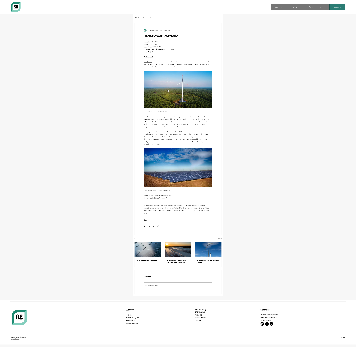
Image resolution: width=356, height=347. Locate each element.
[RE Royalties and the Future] (148, 249)
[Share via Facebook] (144, 226)
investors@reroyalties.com (269, 314)
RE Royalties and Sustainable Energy (208, 261)
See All (219, 238)
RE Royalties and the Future (147, 260)
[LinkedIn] (271, 324)
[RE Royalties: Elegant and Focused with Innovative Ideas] (178, 249)
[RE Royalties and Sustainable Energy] (208, 249)
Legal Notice (15, 339)
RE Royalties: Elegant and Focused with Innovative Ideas (176, 261)
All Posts (136, 18)
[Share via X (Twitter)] (149, 226)
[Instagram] (262, 324)
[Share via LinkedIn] (154, 226)
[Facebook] (267, 324)
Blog (151, 18)
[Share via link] (158, 226)
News (144, 18)
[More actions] (211, 30)
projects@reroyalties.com (269, 317)
